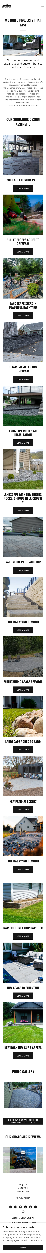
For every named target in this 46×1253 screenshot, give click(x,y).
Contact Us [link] (23, 1191)
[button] (42, 5)
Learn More (23, 252)
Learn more (23, 188)
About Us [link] (23, 1188)
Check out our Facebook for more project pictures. (23, 1121)
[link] (7, 6)
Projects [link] (23, 1184)
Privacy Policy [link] (23, 1198)
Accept (23, 1247)
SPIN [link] (23, 1194)
